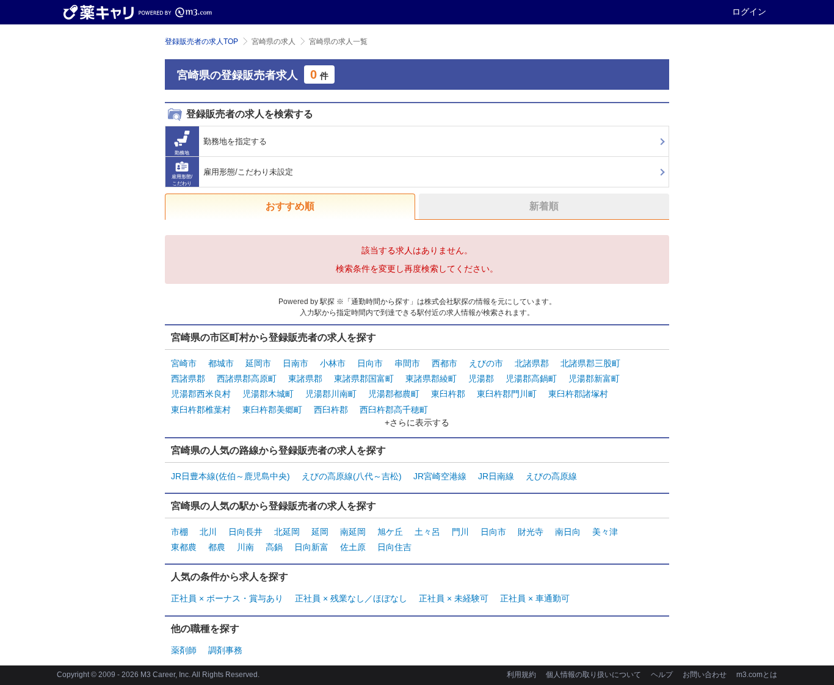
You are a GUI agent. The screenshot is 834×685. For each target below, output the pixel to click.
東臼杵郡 (448, 394)
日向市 (370, 363)
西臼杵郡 (331, 410)
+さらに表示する (417, 422)
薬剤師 (184, 650)
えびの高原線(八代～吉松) (352, 476)
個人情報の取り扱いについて (593, 674)
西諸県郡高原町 (247, 378)
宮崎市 (184, 363)
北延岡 (287, 532)
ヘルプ (662, 674)
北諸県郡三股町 (590, 363)
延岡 (319, 532)
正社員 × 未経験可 (453, 598)
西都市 (444, 363)
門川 (460, 532)
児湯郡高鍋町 (531, 378)
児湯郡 (481, 378)
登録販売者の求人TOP (201, 41)
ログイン (749, 11)
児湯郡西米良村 (201, 394)
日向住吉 (394, 547)
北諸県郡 (532, 363)
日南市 (295, 363)
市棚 (179, 532)
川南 (245, 547)
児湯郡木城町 (268, 394)
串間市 (407, 363)
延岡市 (258, 363)
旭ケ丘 (390, 532)
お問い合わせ (705, 674)
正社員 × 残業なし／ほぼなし (351, 598)
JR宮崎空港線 (439, 476)
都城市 (221, 363)
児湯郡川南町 (331, 394)
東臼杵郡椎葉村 (201, 410)
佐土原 (353, 547)
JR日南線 (496, 476)
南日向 (568, 532)
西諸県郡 (188, 378)
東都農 (184, 547)
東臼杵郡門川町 (507, 394)
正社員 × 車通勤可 (535, 598)
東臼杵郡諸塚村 (578, 394)
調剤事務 (225, 650)
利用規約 (521, 674)
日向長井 (245, 532)
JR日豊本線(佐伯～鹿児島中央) (230, 476)
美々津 (605, 532)
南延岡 (353, 532)
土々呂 (427, 532)
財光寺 (530, 532)
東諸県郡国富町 (364, 378)
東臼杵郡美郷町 (272, 410)
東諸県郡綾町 (431, 378)
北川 (208, 532)
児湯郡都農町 (393, 394)
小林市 (333, 363)
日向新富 (311, 547)
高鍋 (274, 547)
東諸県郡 (305, 378)
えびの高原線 (551, 476)
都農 (216, 547)
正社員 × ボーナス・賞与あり (227, 598)
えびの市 (486, 363)
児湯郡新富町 (594, 378)
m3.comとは (756, 674)
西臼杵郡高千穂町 (394, 410)
